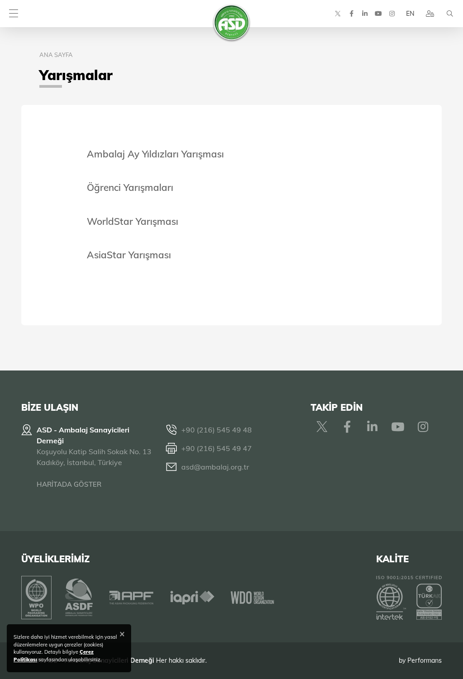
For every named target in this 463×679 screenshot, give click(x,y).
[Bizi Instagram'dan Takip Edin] (392, 13)
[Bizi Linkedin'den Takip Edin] (364, 13)
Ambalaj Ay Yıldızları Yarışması (155, 154)
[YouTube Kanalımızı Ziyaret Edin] (378, 13)
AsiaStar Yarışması (129, 255)
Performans (424, 660)
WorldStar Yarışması (132, 221)
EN (410, 13)
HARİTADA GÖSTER (69, 484)
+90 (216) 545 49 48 (216, 429)
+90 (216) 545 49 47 (216, 448)
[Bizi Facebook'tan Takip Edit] (351, 13)
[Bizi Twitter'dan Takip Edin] (337, 13)
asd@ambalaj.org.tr (215, 466)
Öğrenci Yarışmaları (130, 187)
